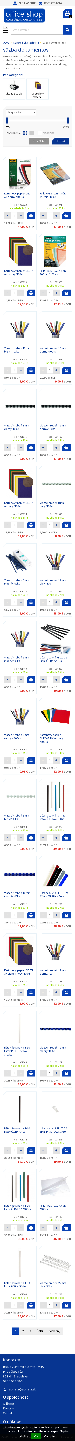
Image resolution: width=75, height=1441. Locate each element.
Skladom (48, 133)
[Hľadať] (67, 30)
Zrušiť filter (39, 141)
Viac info (49, 1436)
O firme (8, 1403)
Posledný (54, 1331)
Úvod (6, 42)
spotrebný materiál (38, 95)
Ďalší (40, 1331)
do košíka (31, 215)
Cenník (8, 1413)
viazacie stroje (14, 93)
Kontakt (8, 1408)
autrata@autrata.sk (22, 1389)
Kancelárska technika (26, 42)
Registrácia (53, 3)
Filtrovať (60, 141)
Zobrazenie (13, 133)
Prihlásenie (27, 3)
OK (36, 1436)
